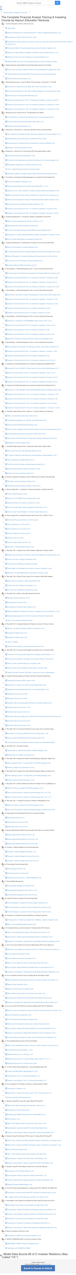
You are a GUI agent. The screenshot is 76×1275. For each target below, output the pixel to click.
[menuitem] (1, 10)
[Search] (57, 3)
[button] (1, 7)
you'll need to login (45, 1264)
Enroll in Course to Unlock (38, 1268)
